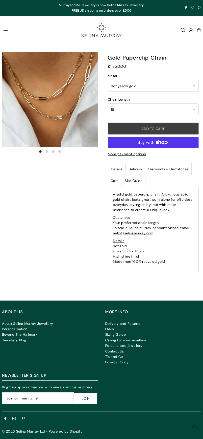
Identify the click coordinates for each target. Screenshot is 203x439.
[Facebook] (186, 8)
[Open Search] (183, 30)
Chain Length (119, 99)
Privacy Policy (116, 362)
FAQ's (109, 329)
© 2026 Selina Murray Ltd (23, 431)
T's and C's (114, 356)
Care (115, 180)
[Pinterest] (199, 8)
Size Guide (134, 180)
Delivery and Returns (122, 323)
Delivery (135, 169)
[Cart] (199, 30)
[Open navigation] (37, 30)
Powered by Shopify (65, 431)
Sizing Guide (115, 334)
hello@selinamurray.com (133, 233)
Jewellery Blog (14, 340)
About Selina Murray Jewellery (27, 323)
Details (116, 169)
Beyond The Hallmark (19, 334)
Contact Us (114, 351)
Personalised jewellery (124, 345)
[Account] (191, 30)
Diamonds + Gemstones (168, 169)
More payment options (127, 154)
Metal (112, 76)
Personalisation (14, 329)
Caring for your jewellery (125, 340)
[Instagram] (192, 8)
